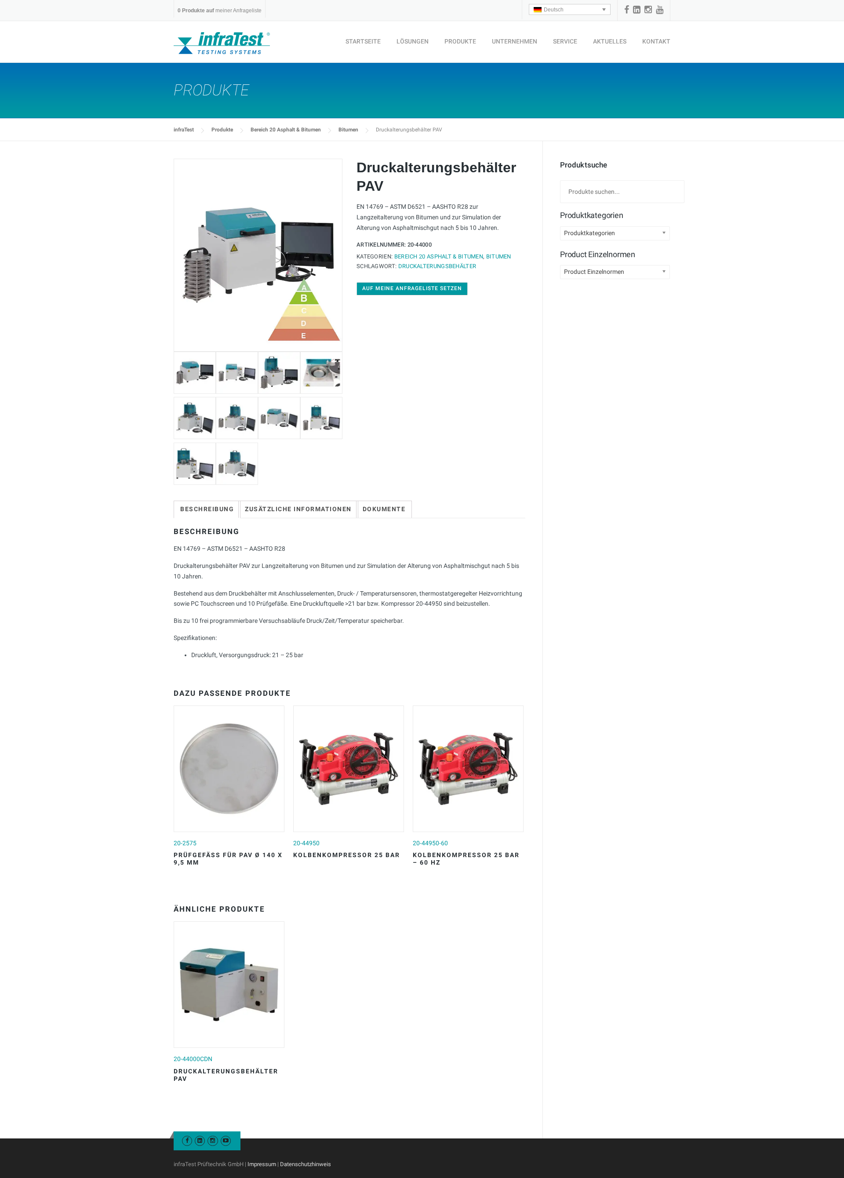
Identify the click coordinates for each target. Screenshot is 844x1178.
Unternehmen (514, 41)
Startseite (363, 41)
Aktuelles (609, 41)
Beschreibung (207, 509)
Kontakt (656, 41)
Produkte (460, 41)
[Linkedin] (636, 10)
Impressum (261, 1164)
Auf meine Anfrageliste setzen (412, 288)
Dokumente (384, 509)
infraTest (184, 130)
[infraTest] (222, 42)
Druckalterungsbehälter (437, 266)
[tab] (207, 509)
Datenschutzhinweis (305, 1164)
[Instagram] (648, 10)
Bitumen (348, 130)
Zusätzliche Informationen (298, 509)
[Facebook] (626, 10)
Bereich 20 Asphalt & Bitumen (286, 130)
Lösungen (413, 41)
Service (565, 41)
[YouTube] (659, 10)
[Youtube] (226, 1140)
